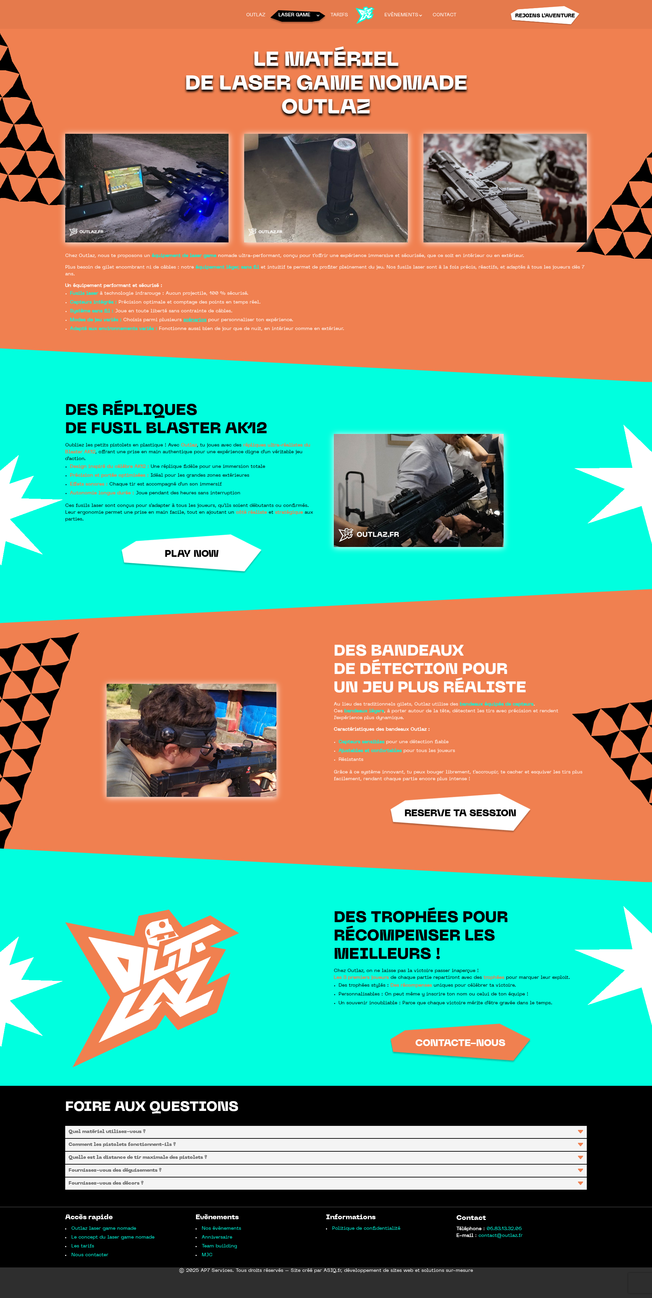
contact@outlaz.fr (500, 1235)
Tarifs (339, 15)
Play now (192, 554)
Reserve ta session (460, 813)
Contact (444, 15)
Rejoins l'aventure (545, 16)
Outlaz (255, 15)
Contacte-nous (460, 1043)
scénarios (194, 320)
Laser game (294, 15)
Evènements (402, 15)
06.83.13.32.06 (504, 1229)
